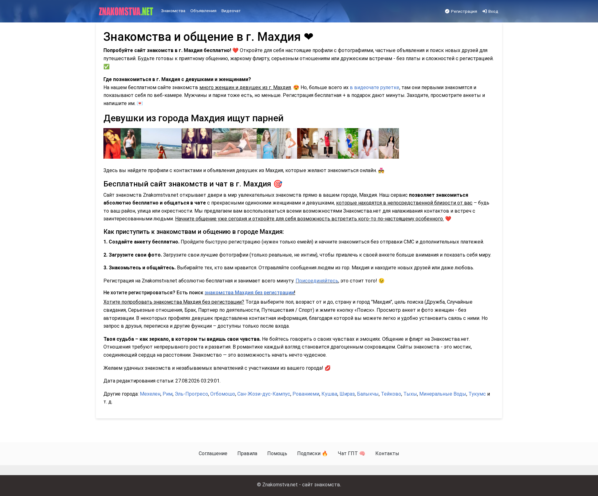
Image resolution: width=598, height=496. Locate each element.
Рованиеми (305, 394)
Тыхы (410, 394)
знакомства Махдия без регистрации (249, 293)
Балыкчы (368, 394)
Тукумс (477, 394)
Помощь (277, 453)
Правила (247, 453)
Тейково (391, 394)
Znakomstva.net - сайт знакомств (301, 485)
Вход (492, 11)
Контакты (387, 453)
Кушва (329, 394)
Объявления (203, 10)
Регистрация (463, 11)
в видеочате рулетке (374, 87)
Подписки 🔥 (312, 453)
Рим (168, 394)
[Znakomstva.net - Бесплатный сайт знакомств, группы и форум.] (126, 11)
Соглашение (213, 453)
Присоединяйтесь (317, 281)
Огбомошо (222, 394)
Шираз (347, 394)
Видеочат (231, 10)
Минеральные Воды (442, 394)
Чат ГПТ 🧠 (351, 453)
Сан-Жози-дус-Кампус (263, 394)
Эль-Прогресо (191, 394)
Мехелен (150, 394)
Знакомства (173, 10)
